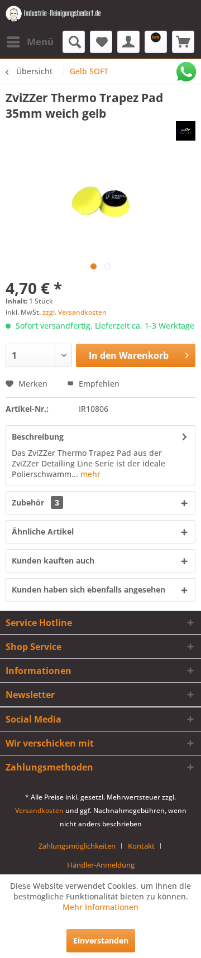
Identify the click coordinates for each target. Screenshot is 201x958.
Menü (40, 41)
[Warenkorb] (183, 42)
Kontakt (141, 846)
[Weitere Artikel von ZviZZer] (185, 131)
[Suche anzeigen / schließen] (74, 42)
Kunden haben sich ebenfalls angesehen (88, 589)
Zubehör (35, 502)
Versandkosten (39, 810)
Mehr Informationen (100, 907)
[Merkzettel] (101, 42)
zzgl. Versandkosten (74, 312)
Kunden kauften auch (53, 560)
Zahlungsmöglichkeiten (77, 846)
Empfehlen (97, 383)
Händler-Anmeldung (101, 865)
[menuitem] (29, 42)
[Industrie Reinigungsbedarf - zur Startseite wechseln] (53, 15)
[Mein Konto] (128, 42)
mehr (89, 474)
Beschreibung (38, 436)
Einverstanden (100, 940)
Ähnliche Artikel (43, 531)
